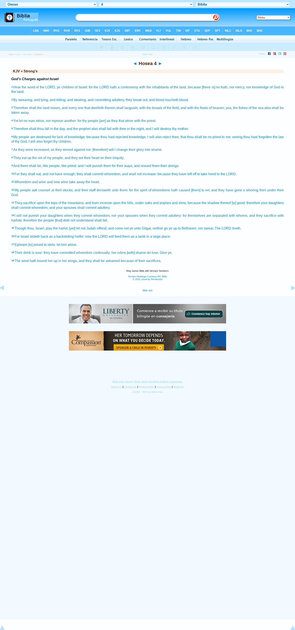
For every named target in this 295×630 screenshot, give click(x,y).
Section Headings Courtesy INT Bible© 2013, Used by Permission (147, 278)
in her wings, (68, 261)
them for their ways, (118, 166)
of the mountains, (71, 203)
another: (70, 121)
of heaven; (217, 108)
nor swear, (206, 228)
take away (77, 182)
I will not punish (26, 215)
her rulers (118, 252)
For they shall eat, (28, 174)
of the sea (256, 108)
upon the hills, (123, 203)
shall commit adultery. (93, 207)
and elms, (179, 203)
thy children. (62, 141)
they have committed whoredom (68, 252)
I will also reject (159, 137)
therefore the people (38, 220)
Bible (11, 54)
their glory (136, 149)
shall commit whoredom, (29, 207)
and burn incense (98, 203)
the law (278, 137)
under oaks (143, 203)
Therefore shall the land (31, 108)
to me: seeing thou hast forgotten (247, 137)
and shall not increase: (139, 174)
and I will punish (90, 166)
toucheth (171, 100)
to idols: (50, 244)
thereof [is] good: (233, 203)
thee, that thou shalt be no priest (196, 137)
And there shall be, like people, (36, 166)
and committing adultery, (106, 100)
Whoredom (22, 182)
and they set (74, 158)
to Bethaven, (187, 228)
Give (163, 252)
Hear (17, 87)
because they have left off (176, 174)
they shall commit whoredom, (99, 174)
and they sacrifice (262, 215)
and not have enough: (59, 174)
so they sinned (62, 149)
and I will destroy (158, 129)
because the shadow (203, 203)
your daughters (51, 215)
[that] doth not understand (74, 220)
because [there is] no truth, (208, 87)
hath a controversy (124, 87)
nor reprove (54, 121)
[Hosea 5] (289, 297)
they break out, (137, 100)
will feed (115, 236)
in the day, (58, 129)
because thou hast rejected (107, 137)
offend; (102, 228)
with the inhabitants (154, 87)
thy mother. (180, 129)
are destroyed (40, 137)
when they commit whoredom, (87, 215)
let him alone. (67, 244)
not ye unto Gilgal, (138, 228)
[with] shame (136, 252)
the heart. (93, 182)
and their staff (85, 190)
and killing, (58, 100)
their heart (91, 158)
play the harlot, (57, 228)
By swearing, (23, 100)
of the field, (171, 108)
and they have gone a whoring (235, 190)
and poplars (162, 203)
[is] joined (35, 244)
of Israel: (81, 87)
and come (115, 228)
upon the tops (47, 203)
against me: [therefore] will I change (101, 149)
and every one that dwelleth (83, 108)
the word (28, 87)
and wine (39, 182)
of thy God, (19, 141)
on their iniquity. (112, 158)
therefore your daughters (265, 203)
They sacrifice (25, 203)
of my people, (53, 158)
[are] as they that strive (116, 121)
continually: (102, 252)
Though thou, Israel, (29, 228)
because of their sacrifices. (141, 261)
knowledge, (137, 137)
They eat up (22, 158)
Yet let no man (24, 121)
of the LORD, (46, 87)
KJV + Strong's (24, 54)
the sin (37, 158)
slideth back (39, 236)
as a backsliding (61, 236)
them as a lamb (134, 236)
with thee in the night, (128, 129)
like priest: (69, 166)
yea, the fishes (237, 108)
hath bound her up (43, 261)
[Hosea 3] (5, 297)
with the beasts (150, 108)
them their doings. (165, 166)
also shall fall (101, 129)
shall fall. (101, 220)
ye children (65, 87)
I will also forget (40, 141)
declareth (104, 190)
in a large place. (158, 236)
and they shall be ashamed (99, 261)
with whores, (238, 215)
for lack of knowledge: (69, 137)
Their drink (22, 252)
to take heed (206, 174)
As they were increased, (31, 149)
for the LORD (99, 87)
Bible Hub (147, 290)
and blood (156, 100)
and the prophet (78, 129)
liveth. (236, 228)
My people (21, 137)
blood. (184, 100)
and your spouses (62, 207)
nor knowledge (257, 87)
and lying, (41, 100)
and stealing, (77, 100)
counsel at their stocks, (56, 190)
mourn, (55, 108)
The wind (21, 261)
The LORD (223, 228)
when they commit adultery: (160, 215)
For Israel (21, 236)
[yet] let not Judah (82, 228)
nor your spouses (124, 215)
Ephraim (20, 244)
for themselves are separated (205, 215)
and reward (142, 166)
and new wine (57, 182)
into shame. (153, 149)
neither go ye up (164, 228)
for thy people (88, 121)
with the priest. (145, 121)
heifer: (79, 236)
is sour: (37, 252)
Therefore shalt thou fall (31, 129)
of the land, (178, 87)
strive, (40, 121)
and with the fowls (194, 108)
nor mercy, (237, 87)
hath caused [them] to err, (190, 190)
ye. (170, 252)
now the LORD (96, 236)
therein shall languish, (121, 108)
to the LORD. (227, 174)
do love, (153, 252)
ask (34, 190)
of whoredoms (159, 190)
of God (275, 87)
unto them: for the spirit (129, 190)
